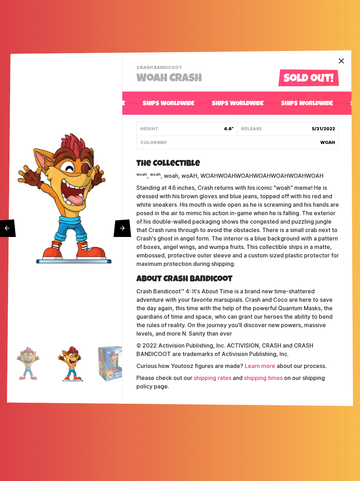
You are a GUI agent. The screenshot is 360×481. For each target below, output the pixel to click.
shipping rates (212, 378)
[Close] (341, 61)
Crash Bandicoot (160, 68)
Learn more (260, 366)
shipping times (263, 378)
